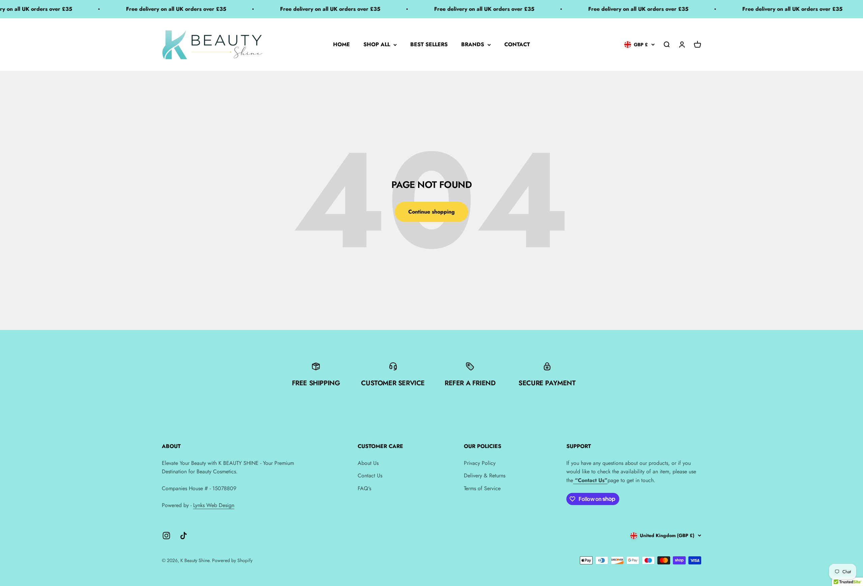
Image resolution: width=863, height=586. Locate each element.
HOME (341, 44)
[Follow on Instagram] (166, 535)
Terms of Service (482, 488)
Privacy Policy (480, 463)
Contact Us (370, 475)
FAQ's (364, 488)
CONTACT (517, 44)
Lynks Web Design (213, 505)
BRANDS (472, 44)
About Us (368, 463)
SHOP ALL (376, 44)
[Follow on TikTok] (183, 535)
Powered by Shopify (232, 560)
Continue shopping (431, 212)
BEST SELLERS (429, 44)
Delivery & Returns (484, 475)
